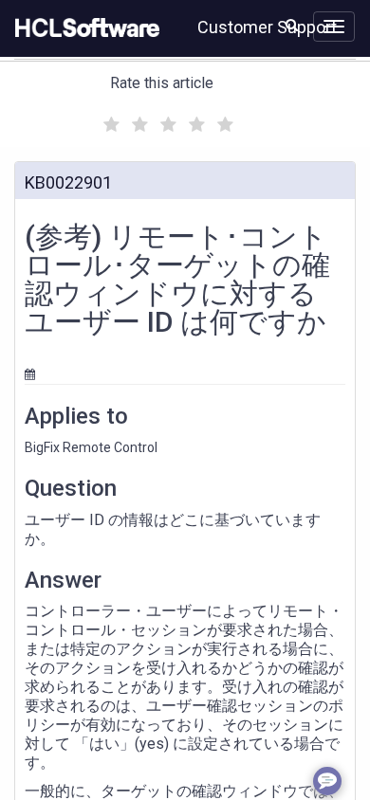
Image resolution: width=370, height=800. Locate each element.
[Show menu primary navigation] (334, 26)
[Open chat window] (327, 781)
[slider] (166, 122)
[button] (292, 24)
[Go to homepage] (83, 28)
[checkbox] (109, 119)
